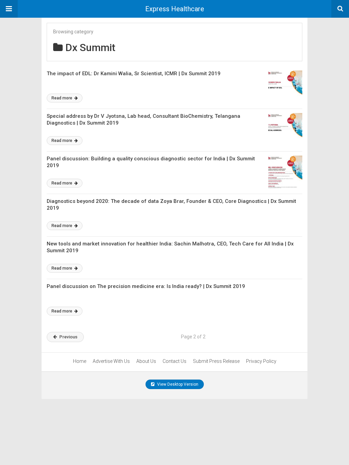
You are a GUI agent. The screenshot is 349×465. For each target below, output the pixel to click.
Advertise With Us (111, 361)
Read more (62, 98)
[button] (9, 9)
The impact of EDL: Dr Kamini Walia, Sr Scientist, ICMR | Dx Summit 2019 (134, 73)
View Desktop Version (177, 384)
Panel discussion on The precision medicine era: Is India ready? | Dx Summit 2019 (146, 286)
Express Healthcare (174, 9)
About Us (146, 361)
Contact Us (174, 361)
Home (79, 361)
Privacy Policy (261, 361)
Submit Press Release (216, 361)
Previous (68, 336)
